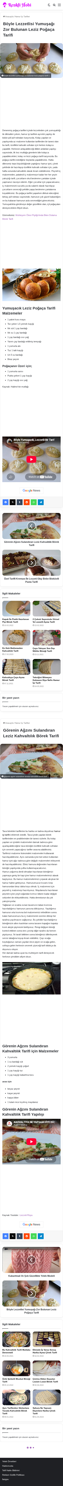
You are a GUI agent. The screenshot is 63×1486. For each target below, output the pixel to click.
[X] (13, 502)
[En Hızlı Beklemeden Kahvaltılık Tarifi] (16, 637)
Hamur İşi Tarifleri (22, 16)
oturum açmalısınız (30, 706)
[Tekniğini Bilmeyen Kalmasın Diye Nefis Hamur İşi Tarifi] (47, 667)
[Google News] (31, 490)
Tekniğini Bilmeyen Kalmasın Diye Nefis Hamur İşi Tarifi (46, 680)
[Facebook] (5, 502)
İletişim (5, 1479)
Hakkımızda (7, 1466)
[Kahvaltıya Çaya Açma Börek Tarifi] (16, 667)
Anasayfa (9, 16)
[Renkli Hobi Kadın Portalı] (18, 5)
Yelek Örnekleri (9, 1461)
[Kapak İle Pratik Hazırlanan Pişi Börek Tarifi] (16, 608)
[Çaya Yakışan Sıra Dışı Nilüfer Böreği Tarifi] (47, 638)
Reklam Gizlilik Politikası (13, 1475)
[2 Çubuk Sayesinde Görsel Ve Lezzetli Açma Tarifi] (47, 608)
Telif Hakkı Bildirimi (10, 1470)
